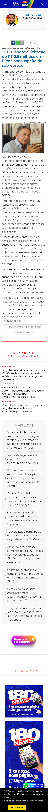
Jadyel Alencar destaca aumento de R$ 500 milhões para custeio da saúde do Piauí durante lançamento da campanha (24, 373)
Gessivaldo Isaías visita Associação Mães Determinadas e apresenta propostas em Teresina (24, 594)
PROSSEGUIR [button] (17, 807)
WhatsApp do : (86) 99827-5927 (25, 327)
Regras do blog (32, 22)
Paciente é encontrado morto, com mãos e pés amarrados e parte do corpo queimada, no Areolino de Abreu (24, 478)
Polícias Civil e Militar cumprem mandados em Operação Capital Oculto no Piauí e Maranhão (25, 499)
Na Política (33, 14)
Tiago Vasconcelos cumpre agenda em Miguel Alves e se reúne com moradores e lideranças (25, 614)
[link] (13, 42)
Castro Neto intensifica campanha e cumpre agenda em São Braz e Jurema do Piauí (25, 575)
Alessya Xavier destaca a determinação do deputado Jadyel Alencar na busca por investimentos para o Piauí (23, 390)
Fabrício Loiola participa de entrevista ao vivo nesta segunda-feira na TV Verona (24, 535)
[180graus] (16, 3)
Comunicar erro (24, 333)
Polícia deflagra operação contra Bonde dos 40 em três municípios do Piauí (23, 459)
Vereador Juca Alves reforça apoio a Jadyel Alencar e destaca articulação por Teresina (23, 406)
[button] (24, 801)
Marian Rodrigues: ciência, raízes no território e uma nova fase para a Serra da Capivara (23, 518)
